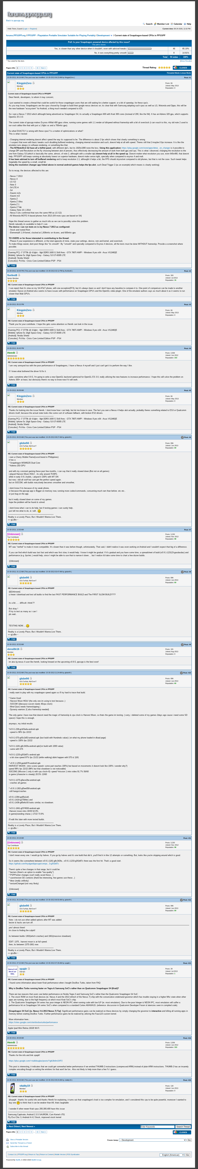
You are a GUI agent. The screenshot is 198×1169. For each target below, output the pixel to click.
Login (25, 29)
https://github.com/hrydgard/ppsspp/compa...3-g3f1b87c (34, 863)
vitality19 (68, 1080)
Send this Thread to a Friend (21, 1143)
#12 (189, 900)
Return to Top (33, 1154)
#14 (189, 1038)
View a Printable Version (19, 1139)
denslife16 (13, 649)
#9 (190, 644)
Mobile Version (60, 1154)
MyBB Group (36, 1160)
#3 (190, 304)
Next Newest (27, 1126)
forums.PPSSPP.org (16, 35)
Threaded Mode (173, 73)
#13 (189, 963)
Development (103, 35)
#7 (190, 530)
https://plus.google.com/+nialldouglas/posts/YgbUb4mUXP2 (35, 1061)
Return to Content (46, 1154)
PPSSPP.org (22, 1154)
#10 (189, 673)
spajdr (67, 963)
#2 (190, 271)
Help (189, 24)
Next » (43, 68)
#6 (190, 437)
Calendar (178, 24)
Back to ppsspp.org (15, 20)
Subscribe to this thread (19, 1146)
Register (33, 29)
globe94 (68, 437)
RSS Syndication (73, 1154)
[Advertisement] (109, 11)
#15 (189, 1080)
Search (149, 24)
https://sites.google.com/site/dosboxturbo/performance (33, 1022)
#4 (190, 348)
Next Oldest (14, 1126)
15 (37, 68)
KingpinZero (69, 77)
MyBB (18, 1160)
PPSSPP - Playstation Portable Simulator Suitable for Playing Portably (61, 35)
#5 (190, 390)
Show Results (186, 61)
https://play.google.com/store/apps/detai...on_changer (146, 148)
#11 (189, 838)
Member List (163, 24)
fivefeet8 (68, 271)
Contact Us (12, 1154)
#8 (190, 572)
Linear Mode (186, 73)
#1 (190, 77)
